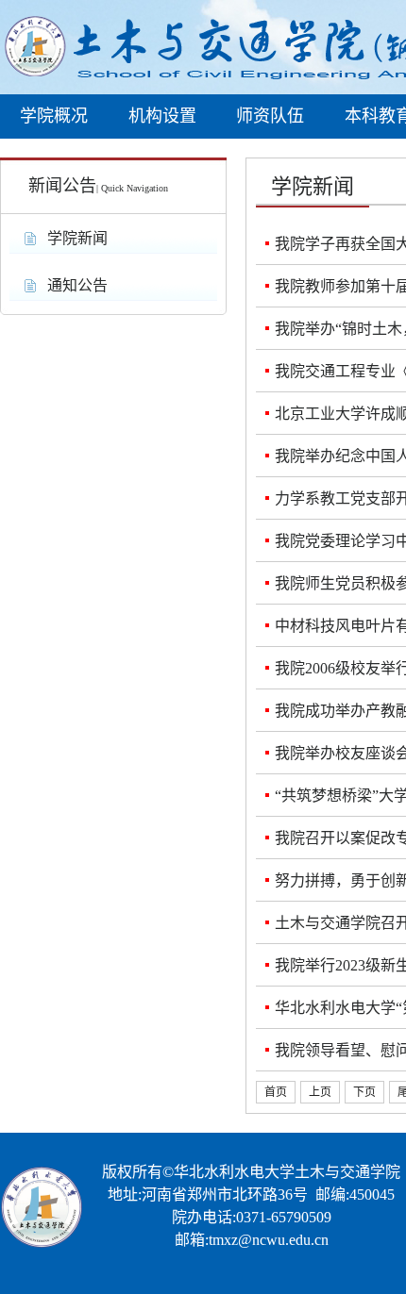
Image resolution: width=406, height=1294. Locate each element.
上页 (320, 1092)
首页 (275, 1092)
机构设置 (162, 116)
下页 (364, 1092)
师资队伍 (270, 116)
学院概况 (54, 116)
